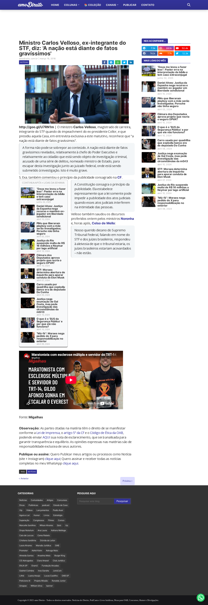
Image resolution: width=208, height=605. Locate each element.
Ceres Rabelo (44, 535)
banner (49, 586)
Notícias (24, 62)
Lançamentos (43, 510)
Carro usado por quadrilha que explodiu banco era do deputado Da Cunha (51, 288)
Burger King (59, 555)
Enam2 (35, 565)
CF (119, 177)
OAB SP (65, 575)
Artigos (50, 500)
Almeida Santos (26, 555)
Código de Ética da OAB (106, 433)
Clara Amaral (43, 560)
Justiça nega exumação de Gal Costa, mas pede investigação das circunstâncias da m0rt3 (47, 305)
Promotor (23, 550)
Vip (20, 510)
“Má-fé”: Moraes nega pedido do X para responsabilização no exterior (50, 337)
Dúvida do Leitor (47, 540)
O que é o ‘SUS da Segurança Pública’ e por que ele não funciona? (50, 322)
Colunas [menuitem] (70, 4)
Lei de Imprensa (48, 433)
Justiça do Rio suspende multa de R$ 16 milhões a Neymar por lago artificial (51, 244)
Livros (46, 515)
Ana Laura (42, 530)
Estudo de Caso (60, 505)
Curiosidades (37, 500)
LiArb (21, 575)
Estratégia (57, 515)
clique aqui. (71, 463)
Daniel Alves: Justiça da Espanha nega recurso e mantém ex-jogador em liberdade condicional (51, 211)
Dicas (22, 505)
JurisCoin (57, 570)
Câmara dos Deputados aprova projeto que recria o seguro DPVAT (49, 259)
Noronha (127, 219)
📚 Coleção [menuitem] (92, 4)
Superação (24, 520)
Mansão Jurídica (43, 545)
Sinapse (23, 586)
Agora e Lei (24, 515)
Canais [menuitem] (111, 4)
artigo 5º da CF (74, 433)
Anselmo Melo (44, 555)
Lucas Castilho (51, 575)
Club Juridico (59, 560)
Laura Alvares (25, 545)
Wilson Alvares (46, 525)
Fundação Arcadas (50, 565)
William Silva (36, 586)
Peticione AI (24, 580)
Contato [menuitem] (147, 4)
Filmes (51, 520)
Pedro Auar (58, 510)
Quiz (59, 525)
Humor (37, 515)
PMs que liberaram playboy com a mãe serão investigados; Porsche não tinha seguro (49, 228)
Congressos (38, 520)
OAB (57, 545)
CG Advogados (26, 560)
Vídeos (29, 510)
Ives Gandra (43, 570)
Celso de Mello (103, 223)
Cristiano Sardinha (27, 540)
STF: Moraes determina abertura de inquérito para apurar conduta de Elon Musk (51, 273)
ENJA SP (23, 565)
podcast (45, 505)
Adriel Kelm (37, 550)
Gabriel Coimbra (26, 570)
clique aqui (52, 459)
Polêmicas (33, 505)
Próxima (127, 481)
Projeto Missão (41, 580)
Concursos (62, 500)
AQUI (46, 437)
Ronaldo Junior (58, 580)
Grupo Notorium (26, 530)
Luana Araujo (34, 575)
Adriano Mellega (58, 530)
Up (66, 525)
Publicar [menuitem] (129, 4)
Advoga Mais (52, 550)
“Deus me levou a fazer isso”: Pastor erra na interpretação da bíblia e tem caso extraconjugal (51, 193)
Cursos (61, 520)
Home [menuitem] (55, 4)
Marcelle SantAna (27, 525)
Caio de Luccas (26, 535)
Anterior (25, 478)
